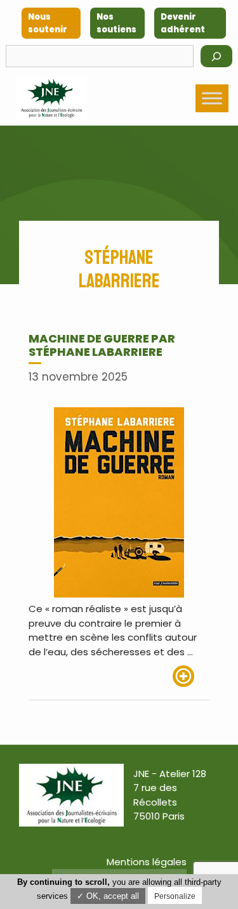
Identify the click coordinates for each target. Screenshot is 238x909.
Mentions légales (147, 861)
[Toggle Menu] (212, 98)
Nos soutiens (116, 23)
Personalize (174, 896)
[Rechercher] (216, 56)
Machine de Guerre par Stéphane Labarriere (102, 345)
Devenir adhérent (183, 23)
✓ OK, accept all (108, 896)
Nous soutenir (47, 23)
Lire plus (191, 676)
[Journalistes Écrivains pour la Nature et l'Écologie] (51, 98)
